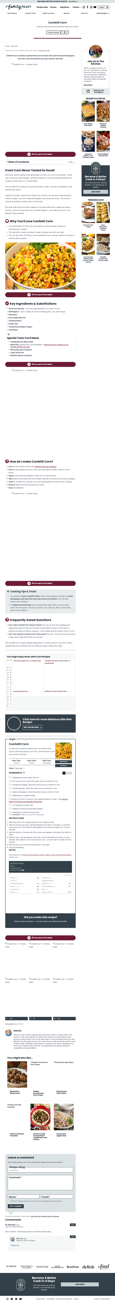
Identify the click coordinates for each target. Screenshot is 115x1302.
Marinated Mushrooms (15, 1092)
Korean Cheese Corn (20, 691)
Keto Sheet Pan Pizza (88, 124)
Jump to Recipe (53, 32)
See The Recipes (31, 727)
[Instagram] (84, 7)
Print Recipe (64, 761)
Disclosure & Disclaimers (64, 1299)
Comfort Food (30, 13)
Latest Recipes (101, 13)
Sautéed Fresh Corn (10, 686)
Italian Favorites (48, 13)
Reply (72, 1224)
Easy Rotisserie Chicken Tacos (103, 227)
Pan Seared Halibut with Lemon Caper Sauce (88, 259)
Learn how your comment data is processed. (45, 1216)
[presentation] (17, 1074)
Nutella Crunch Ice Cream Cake (103, 258)
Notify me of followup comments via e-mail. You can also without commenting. (36, 1201)
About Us (84, 13)
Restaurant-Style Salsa (61, 1092)
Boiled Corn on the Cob (8, 687)
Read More (88, 85)
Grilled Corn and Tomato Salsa (56, 691)
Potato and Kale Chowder (17, 1135)
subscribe (46, 1201)
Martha (17, 1030)
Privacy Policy (40, 1299)
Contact (76, 1299)
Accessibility (51, 1299)
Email (46, 1197)
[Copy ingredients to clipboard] (24, 772)
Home (7, 46)
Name (13, 1197)
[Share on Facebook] (62, 32)
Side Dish (14, 46)
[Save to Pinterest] (67, 32)
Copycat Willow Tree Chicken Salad (88, 155)
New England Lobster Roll (103, 155)
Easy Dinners (12, 13)
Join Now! (72, 1)
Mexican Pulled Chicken (103, 125)
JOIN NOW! (95, 192)
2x (67, 773)
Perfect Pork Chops (88, 226)
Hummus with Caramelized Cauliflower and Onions (40, 1137)
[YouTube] (95, 7)
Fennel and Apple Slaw (61, 1135)
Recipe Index (42, 7)
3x (70, 773)
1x (64, 773)
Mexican (67, 13)
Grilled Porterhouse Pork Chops (38, 1093)
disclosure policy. (44, 50)
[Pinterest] (91, 7)
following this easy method (45, 467)
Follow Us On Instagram (98, 91)
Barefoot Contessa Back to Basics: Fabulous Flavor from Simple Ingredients (47, 855)
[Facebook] (87, 7)
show (71, 162)
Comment (15, 1177)
